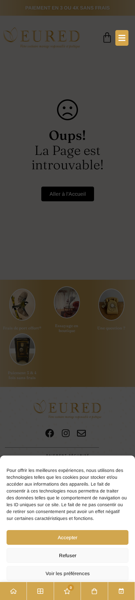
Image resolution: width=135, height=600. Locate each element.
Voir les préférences (68, 573)
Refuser (67, 555)
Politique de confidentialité (68, 590)
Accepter (67, 537)
